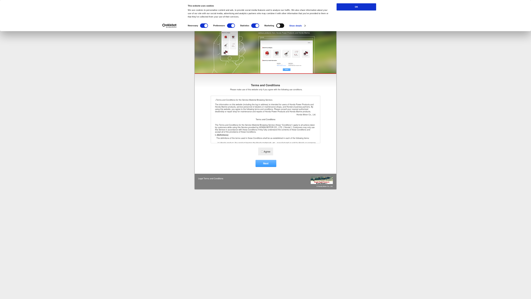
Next (266, 163)
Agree (267, 151)
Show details (295, 26)
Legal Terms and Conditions (210, 178)
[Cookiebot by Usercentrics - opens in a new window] (169, 26)
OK (356, 7)
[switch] (231, 25)
